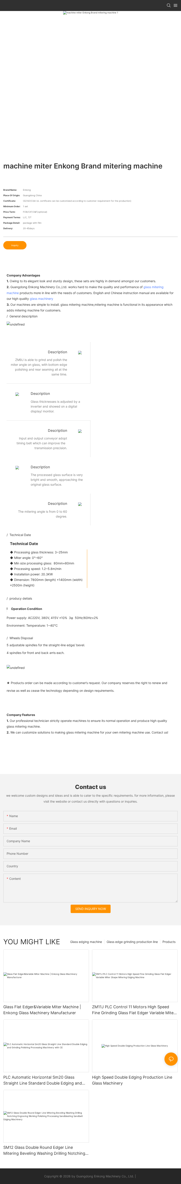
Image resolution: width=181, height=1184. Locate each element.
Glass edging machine (86, 942)
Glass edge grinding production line (132, 942)
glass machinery (41, 298)
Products (168, 942)
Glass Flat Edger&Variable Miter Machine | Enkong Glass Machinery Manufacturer (42, 1010)
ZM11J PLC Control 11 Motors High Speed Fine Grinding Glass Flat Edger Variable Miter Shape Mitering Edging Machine (133, 1010)
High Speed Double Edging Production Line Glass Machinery (132, 1080)
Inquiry (15, 245)
